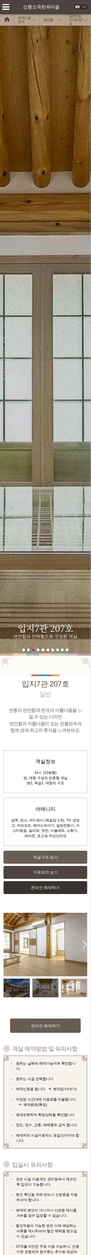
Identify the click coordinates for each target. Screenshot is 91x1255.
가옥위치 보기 (45, 872)
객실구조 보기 (45, 857)
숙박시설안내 (24, 20)
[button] (23, 650)
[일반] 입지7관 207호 (76, 20)
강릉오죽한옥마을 (41, 7)
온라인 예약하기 (45, 887)
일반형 (48, 20)
